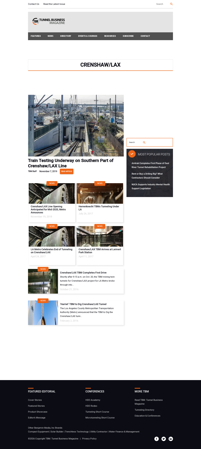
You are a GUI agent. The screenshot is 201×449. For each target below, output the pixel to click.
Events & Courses (87, 36)
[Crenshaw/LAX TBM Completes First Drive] (43, 281)
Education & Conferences (147, 415)
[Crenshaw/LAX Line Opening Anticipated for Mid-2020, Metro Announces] (52, 193)
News (50, 36)
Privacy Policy (89, 438)
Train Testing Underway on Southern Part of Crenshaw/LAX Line (70, 163)
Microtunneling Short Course (100, 417)
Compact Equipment (38, 431)
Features (36, 36)
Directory (65, 36)
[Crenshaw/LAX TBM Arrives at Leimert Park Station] (100, 236)
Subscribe (128, 36)
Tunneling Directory (144, 410)
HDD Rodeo (91, 406)
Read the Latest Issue (54, 4)
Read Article (66, 171)
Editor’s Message (36, 417)
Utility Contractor (98, 431)
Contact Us (33, 4)
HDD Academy (92, 400)
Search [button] (171, 4)
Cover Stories (35, 400)
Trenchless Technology (77, 431)
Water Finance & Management (124, 431)
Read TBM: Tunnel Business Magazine (149, 402)
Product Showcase (37, 412)
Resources (110, 36)
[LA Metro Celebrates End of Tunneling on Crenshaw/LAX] (52, 236)
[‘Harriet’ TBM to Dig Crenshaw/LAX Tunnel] (43, 312)
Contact (145, 36)
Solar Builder (56, 431)
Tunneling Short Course (97, 412)
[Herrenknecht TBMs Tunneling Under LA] (100, 193)
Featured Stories (36, 406)
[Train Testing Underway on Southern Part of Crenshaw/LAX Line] (76, 126)
